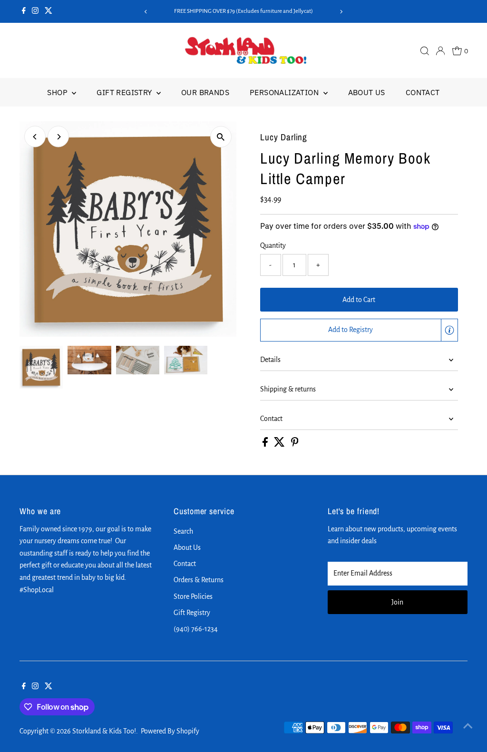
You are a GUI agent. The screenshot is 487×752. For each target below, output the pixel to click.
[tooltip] (449, 330)
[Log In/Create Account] (440, 51)
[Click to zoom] (221, 136)
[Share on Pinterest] (295, 444)
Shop (58, 92)
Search (183, 531)
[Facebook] (23, 11)
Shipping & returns (288, 389)
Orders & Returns (199, 580)
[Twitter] (48, 11)
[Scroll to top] (467, 725)
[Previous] (145, 11)
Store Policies (193, 596)
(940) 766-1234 (196, 629)
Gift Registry (125, 92)
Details (270, 359)
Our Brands (205, 92)
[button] (359, 330)
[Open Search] (424, 51)
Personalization (285, 92)
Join (397, 602)
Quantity (273, 245)
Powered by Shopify (170, 731)
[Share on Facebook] (266, 444)
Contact (423, 92)
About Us (366, 92)
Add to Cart (358, 299)
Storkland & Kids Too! (104, 731)
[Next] (341, 11)
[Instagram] (35, 11)
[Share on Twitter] (280, 444)
